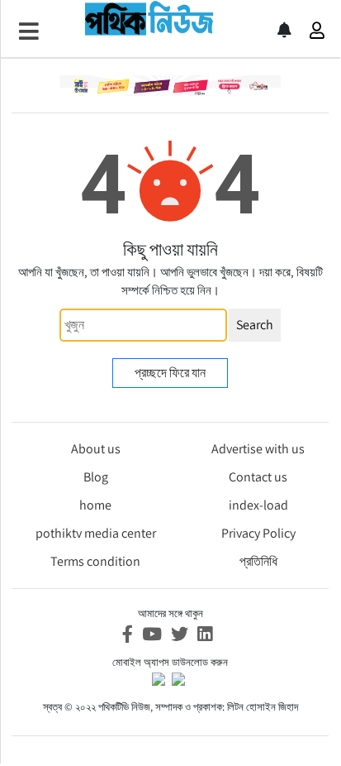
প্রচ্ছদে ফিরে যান (170, 372)
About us (96, 448)
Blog (95, 477)
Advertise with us (258, 448)
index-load (258, 505)
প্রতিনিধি (258, 561)
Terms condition (95, 561)
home (95, 505)
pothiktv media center (96, 533)
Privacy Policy (258, 533)
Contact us (258, 477)
